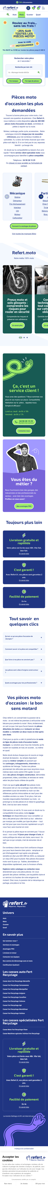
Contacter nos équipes (11, 957)
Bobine (17, 197)
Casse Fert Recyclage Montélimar (15, 1009)
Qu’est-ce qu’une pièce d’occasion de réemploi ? (19, 637)
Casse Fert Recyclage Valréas (14, 1013)
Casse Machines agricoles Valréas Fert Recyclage (21, 1033)
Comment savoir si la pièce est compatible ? (21, 649)
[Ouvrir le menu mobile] (43, 8)
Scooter (6, 924)
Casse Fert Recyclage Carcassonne (16, 985)
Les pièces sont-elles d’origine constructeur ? (21, 671)
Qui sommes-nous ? (10, 941)
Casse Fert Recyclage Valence (14, 1001)
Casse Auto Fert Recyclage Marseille (16, 981)
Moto (5, 921)
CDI (17, 211)
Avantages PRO (8, 949)
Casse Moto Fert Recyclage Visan (15, 1029)
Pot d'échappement (17, 204)
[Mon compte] (28, 8)
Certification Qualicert (11, 965)
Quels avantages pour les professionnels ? (21, 683)
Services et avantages (11, 945)
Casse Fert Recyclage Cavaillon (14, 997)
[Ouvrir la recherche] (8, 14)
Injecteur (17, 207)
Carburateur (17, 218)
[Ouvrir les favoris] (33, 8)
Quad (5, 927)
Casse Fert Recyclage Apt (12, 1005)
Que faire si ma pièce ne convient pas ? (19, 659)
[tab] (20, 337)
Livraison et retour (9, 953)
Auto (4, 918)
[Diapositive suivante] (44, 2)
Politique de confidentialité (24, 1148)
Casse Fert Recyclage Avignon (14, 993)
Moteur (17, 214)
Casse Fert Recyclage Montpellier (15, 989)
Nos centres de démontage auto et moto (18, 961)
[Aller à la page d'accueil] (10, 8)
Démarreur (17, 200)
